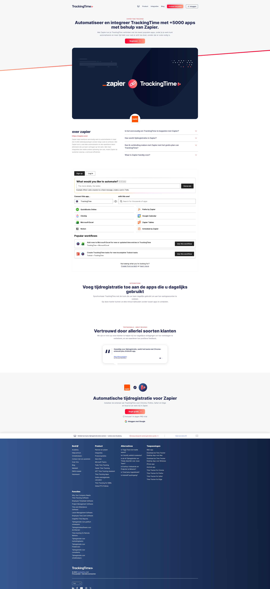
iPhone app (151, 464)
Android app (151, 467)
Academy (75, 450)
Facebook (77, 588)
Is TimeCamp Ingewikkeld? (130, 472)
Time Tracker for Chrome (155, 470)
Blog (162, 6)
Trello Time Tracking (102, 465)
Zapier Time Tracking (102, 468)
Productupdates (100, 456)
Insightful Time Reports (80, 519)
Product (145, 6)
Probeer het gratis (175, 6)
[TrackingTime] (82, 6)
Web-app (150, 450)
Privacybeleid (76, 574)
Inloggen (193, 6)
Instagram (86, 588)
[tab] (160, 358)
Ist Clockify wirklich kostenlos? (131, 455)
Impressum (76, 474)
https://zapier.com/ (80, 136)
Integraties (155, 6)
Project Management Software (82, 504)
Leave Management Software (82, 512)
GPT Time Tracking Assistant (105, 471)
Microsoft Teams (100, 462)
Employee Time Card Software (82, 516)
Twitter (90, 588)
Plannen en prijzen (101, 450)
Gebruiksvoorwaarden (89, 574)
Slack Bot (98, 459)
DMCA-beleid (76, 471)
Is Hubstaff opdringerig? (129, 475)
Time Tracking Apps (102, 474)
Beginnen (134, 41)
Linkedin (73, 588)
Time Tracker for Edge (154, 479)
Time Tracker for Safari (155, 476)
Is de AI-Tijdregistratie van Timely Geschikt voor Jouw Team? (130, 460)
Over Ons (75, 462)
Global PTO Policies (101, 486)
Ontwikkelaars (77, 456)
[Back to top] (197, 436)
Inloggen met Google (136, 421)
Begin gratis (134, 411)
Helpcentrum (76, 453)
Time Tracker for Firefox (155, 473)
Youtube (81, 588)
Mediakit (75, 468)
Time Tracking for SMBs (103, 483)
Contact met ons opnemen (81, 459)
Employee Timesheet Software (82, 501)
